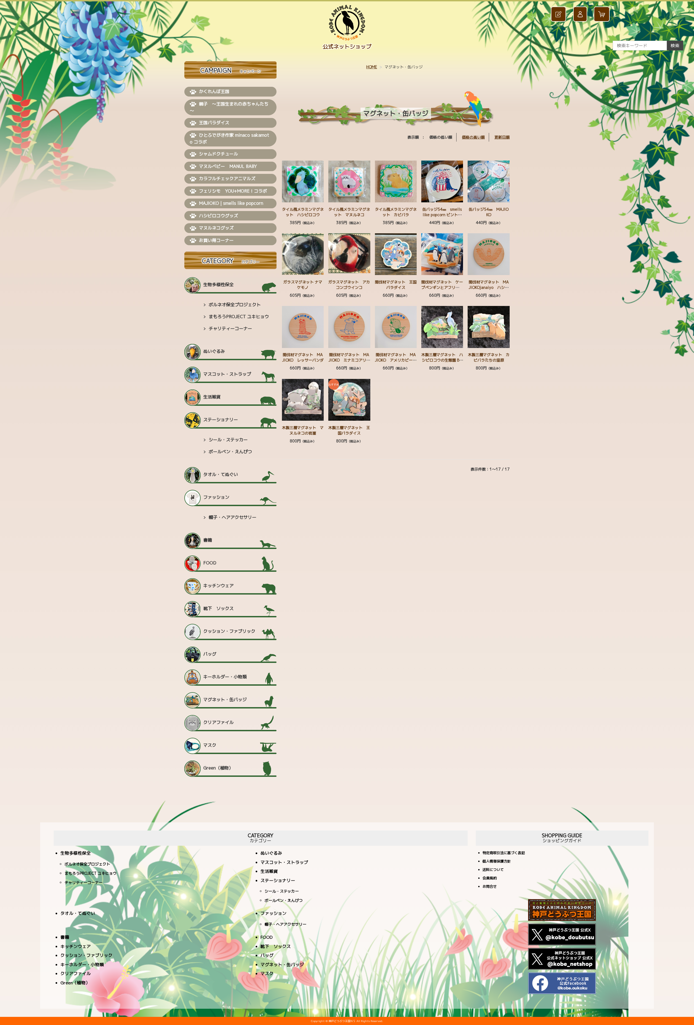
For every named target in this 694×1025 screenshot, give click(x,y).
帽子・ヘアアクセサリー (232, 517)
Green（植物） (218, 768)
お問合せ (490, 887)
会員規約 (490, 878)
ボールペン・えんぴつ (230, 452)
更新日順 (502, 137)
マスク (209, 745)
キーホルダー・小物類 (225, 677)
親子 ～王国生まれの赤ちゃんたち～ (229, 107)
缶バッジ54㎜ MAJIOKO (489, 212)
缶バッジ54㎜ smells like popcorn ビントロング (442, 215)
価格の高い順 (473, 137)
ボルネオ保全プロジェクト (235, 305)
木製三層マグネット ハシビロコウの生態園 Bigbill (442, 360)
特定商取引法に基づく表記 (504, 853)
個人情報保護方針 (497, 862)
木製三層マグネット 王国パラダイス (349, 430)
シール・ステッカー (228, 440)
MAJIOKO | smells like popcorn (231, 203)
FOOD (209, 563)
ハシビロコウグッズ (218, 216)
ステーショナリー (220, 420)
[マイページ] (580, 14)
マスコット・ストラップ (227, 374)
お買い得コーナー (216, 240)
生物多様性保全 (218, 285)
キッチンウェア (218, 586)
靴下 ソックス (218, 608)
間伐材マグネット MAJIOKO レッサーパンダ (303, 357)
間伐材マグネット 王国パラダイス (396, 284)
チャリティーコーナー (230, 328)
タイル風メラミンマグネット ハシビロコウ (303, 212)
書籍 (207, 540)
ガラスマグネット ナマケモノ (302, 284)
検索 (675, 46)
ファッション (216, 497)
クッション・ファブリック (229, 631)
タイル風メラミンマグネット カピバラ (396, 212)
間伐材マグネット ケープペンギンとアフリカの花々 (442, 287)
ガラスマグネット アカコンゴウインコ (349, 284)
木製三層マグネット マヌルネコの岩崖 (303, 430)
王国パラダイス (214, 123)
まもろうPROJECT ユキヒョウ (239, 317)
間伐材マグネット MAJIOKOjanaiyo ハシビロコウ (489, 287)
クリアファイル (218, 722)
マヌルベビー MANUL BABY (228, 166)
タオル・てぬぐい (220, 474)
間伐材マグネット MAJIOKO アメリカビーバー (395, 360)
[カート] (602, 14)
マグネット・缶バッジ (225, 700)
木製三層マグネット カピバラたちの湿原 (489, 357)
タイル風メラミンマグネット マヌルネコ (349, 212)
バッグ (209, 654)
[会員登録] (559, 14)
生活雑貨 (212, 397)
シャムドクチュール (218, 154)
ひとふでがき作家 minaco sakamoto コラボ (229, 138)
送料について (493, 870)
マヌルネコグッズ (216, 228)
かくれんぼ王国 (214, 91)
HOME (371, 66)
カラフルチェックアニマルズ (227, 178)
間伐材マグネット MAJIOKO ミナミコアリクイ (349, 360)
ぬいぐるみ (214, 351)
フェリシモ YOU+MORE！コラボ (233, 191)
